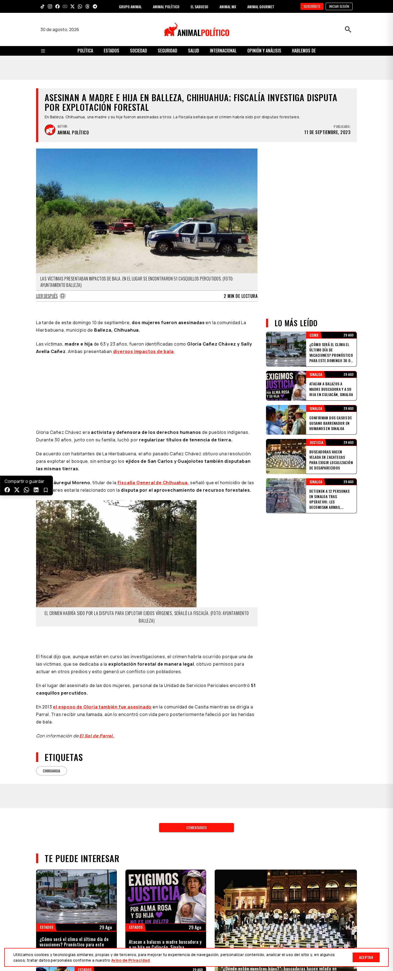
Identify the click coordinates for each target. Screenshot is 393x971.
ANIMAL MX (227, 6)
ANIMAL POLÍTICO (166, 6)
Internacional (223, 50)
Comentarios (196, 827)
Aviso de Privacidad (130, 960)
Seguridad (167, 50)
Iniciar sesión (339, 6)
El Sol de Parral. (96, 736)
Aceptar (366, 957)
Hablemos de (304, 50)
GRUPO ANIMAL (130, 6)
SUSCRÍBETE (312, 6)
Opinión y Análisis (264, 50)
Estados (111, 50)
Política (85, 50)
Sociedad (138, 50)
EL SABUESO (199, 6)
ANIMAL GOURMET (260, 6)
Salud (193, 50)
